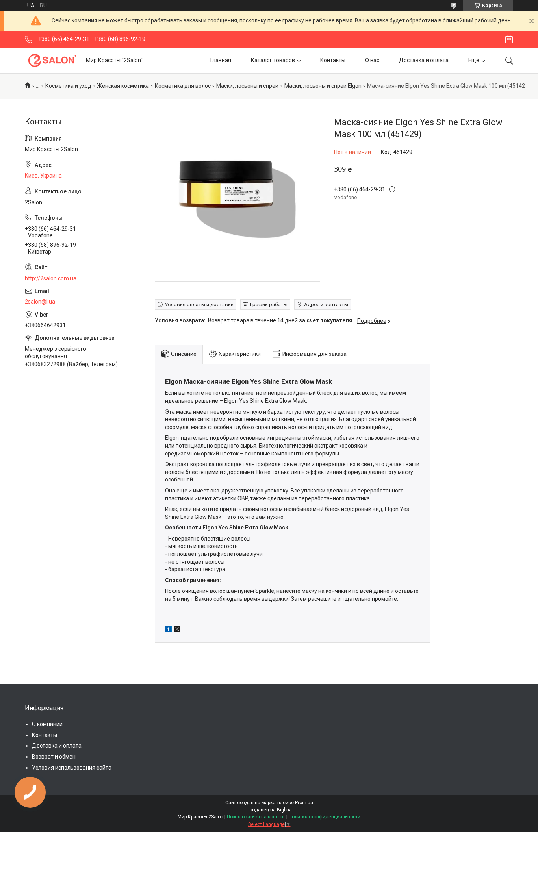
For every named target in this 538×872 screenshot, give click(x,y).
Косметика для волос (183, 86)
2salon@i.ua (40, 301)
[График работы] (509, 39)
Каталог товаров (273, 60)
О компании (47, 724)
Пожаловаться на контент (256, 817)
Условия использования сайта (71, 768)
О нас (372, 60)
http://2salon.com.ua (50, 278)
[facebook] (168, 630)
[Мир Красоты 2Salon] (52, 60)
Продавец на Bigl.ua (269, 810)
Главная (220, 60)
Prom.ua (304, 802)
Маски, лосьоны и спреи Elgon (323, 86)
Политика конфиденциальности (324, 817)
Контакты (332, 60)
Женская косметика (123, 86)
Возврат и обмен (54, 757)
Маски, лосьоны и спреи (247, 86)
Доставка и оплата (424, 60)
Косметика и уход (68, 86)
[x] (177, 630)
